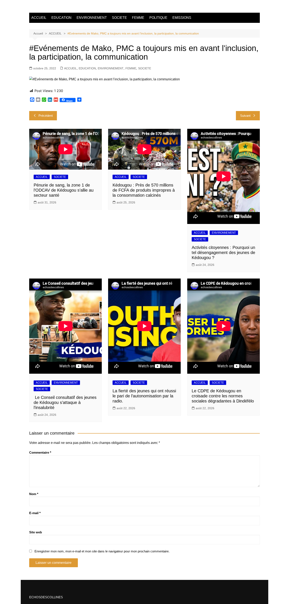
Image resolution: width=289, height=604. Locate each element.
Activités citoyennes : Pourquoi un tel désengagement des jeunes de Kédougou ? (223, 252)
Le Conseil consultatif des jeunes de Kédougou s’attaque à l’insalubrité (65, 402)
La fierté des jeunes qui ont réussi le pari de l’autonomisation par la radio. (144, 395)
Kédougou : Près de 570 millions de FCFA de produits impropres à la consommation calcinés (144, 190)
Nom (33, 494)
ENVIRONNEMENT (92, 17)
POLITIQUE (158, 17)
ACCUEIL (38, 17)
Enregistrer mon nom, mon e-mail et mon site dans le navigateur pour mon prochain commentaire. (101, 551)
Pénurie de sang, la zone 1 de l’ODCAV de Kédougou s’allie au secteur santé (64, 190)
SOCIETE (119, 17)
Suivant (245, 115)
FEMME (138, 17)
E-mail (35, 513)
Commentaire (40, 452)
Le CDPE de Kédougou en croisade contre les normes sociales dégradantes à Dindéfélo (223, 395)
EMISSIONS (181, 17)
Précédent (46, 115)
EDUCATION (61, 17)
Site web (35, 532)
